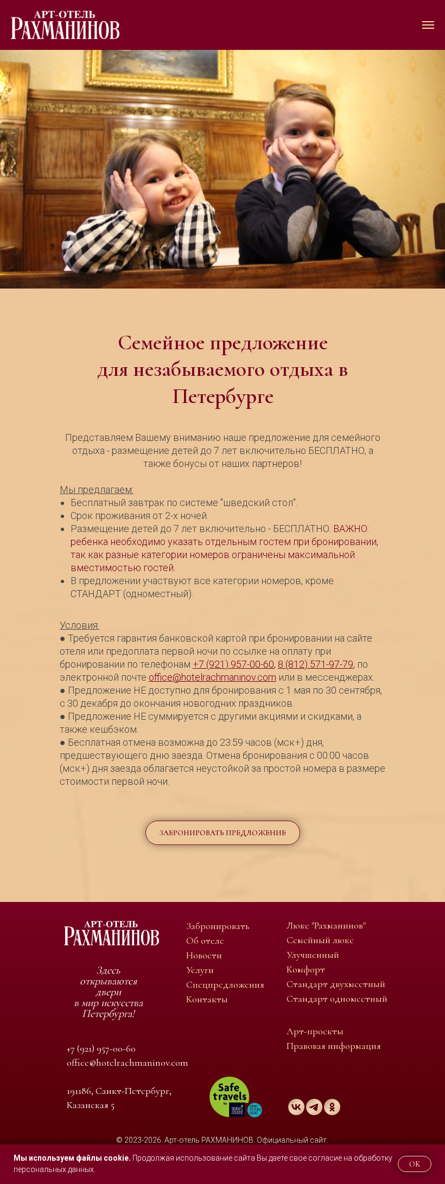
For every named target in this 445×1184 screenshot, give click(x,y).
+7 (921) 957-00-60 (233, 664)
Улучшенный (313, 955)
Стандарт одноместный (337, 998)
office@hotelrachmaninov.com (212, 677)
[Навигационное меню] (428, 25)
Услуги (200, 970)
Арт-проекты (315, 1031)
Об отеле (205, 940)
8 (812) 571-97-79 (315, 664)
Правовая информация (334, 1046)
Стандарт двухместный (336, 984)
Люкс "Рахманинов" (326, 925)
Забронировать (218, 926)
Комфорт (306, 969)
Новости (204, 955)
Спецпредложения (225, 984)
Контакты (207, 999)
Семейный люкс (320, 940)
